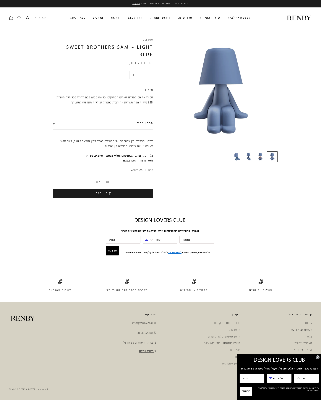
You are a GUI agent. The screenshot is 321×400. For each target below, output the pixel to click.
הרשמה (112, 250)
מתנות (115, 18)
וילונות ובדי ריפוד (301, 329)
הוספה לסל (103, 182)
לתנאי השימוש (174, 253)
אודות (308, 323)
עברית (42, 18)
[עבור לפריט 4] (236, 156)
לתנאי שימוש (291, 388)
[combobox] (148, 239)
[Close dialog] (318, 357)
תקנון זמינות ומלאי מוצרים (224, 336)
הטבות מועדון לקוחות (227, 323)
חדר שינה (185, 18)
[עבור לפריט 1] (272, 156)
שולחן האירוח (210, 18)
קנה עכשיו (103, 193)
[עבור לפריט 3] (248, 156)
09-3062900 (145, 333)
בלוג (309, 336)
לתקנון (136, 4)
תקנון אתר (234, 329)
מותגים (98, 18)
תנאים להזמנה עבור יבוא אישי (222, 343)
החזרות (236, 357)
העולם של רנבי (303, 350)
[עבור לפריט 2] (260, 156)
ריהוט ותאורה (160, 18)
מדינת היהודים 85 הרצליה (137, 342)
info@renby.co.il (142, 323)
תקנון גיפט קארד (230, 363)
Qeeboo (148, 40)
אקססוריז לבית (239, 18)
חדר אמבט (135, 18)
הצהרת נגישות (303, 343)
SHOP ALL (77, 18)
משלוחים (235, 350)
